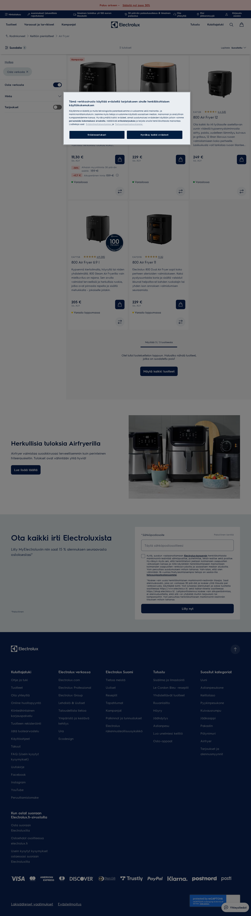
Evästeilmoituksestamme (99, 124)
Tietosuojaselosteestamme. (129, 124)
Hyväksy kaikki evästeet (155, 134)
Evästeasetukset (97, 134)
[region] (127, 118)
